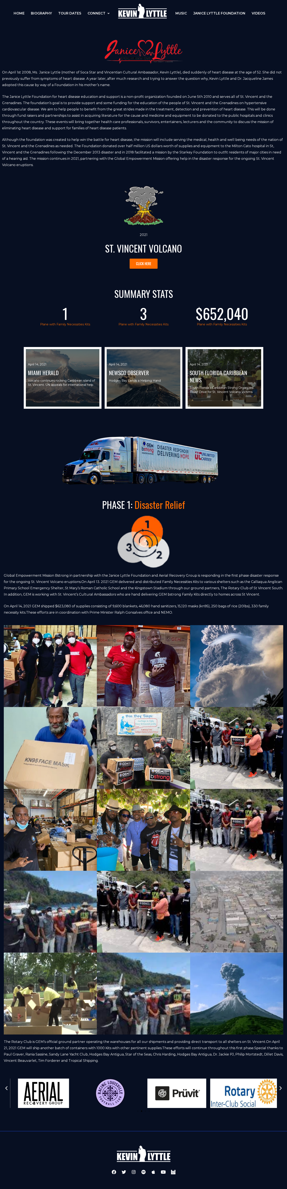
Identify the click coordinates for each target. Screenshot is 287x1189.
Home (19, 13)
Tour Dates (69, 13)
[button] (6, 1088)
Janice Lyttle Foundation (219, 13)
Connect (96, 13)
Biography (41, 13)
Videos (258, 13)
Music (181, 13)
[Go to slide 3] (145, 1111)
